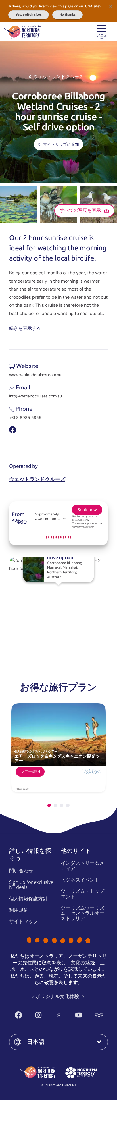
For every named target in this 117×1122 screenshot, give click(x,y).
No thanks (68, 14)
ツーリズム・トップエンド (82, 893)
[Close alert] (111, 6)
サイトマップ (23, 921)
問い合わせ (21, 871)
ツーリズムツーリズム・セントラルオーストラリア (82, 913)
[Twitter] (58, 1015)
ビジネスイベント (80, 880)
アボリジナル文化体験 (55, 996)
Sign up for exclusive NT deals (31, 884)
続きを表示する (25, 328)
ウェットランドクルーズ (37, 479)
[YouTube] (78, 1015)
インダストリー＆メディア (82, 865)
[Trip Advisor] (99, 1015)
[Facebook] (18, 1015)
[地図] (22, 31)
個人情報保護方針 (28, 898)
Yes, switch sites (29, 14)
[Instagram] (38, 1015)
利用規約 (18, 910)
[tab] (49, 805)
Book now (87, 510)
